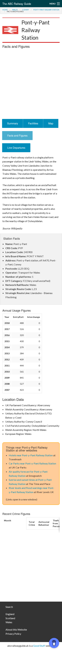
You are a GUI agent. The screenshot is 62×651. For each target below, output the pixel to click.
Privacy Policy (13, 633)
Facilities (33, 123)
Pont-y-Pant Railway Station (46, 10)
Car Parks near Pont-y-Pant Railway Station (32, 463)
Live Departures (16, 147)
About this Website (16, 629)
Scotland (10, 618)
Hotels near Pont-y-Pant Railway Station (31, 455)
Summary (12, 123)
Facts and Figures (17, 135)
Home (5, 10)
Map (50, 123)
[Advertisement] (31, 84)
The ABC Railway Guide (16, 4)
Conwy (25, 10)
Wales (15, 10)
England (10, 614)
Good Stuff (39, 645)
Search (9, 606)
